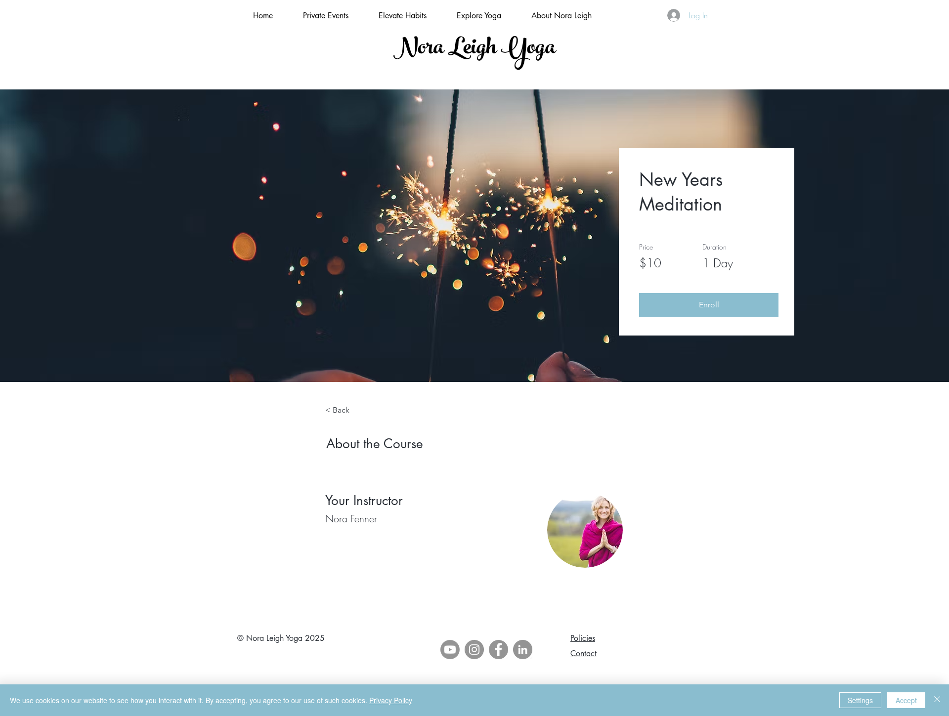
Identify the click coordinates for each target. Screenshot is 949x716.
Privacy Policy (390, 700)
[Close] (937, 700)
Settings (860, 700)
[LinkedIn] (522, 649)
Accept (906, 700)
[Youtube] (450, 649)
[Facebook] (498, 649)
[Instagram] (474, 649)
